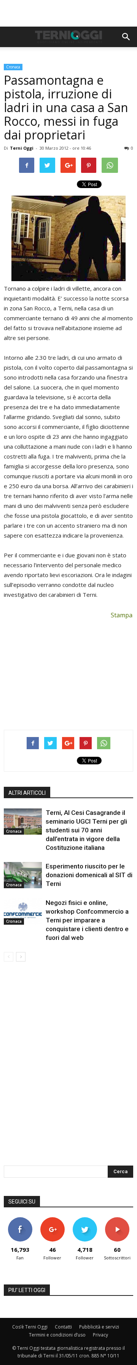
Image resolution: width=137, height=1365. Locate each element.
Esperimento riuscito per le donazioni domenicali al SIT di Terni (89, 874)
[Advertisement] (68, 13)
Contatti (63, 1327)
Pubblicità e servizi (99, 1327)
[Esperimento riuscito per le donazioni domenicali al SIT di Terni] (23, 875)
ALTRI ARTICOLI (27, 793)
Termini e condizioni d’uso (57, 1335)
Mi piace (20, 1220)
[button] (126, 37)
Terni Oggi (21, 148)
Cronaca (13, 67)
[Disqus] (68, 1069)
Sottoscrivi (117, 1220)
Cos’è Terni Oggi (30, 1327)
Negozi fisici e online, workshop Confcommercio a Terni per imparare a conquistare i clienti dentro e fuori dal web (87, 920)
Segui (52, 1220)
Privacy (100, 1335)
